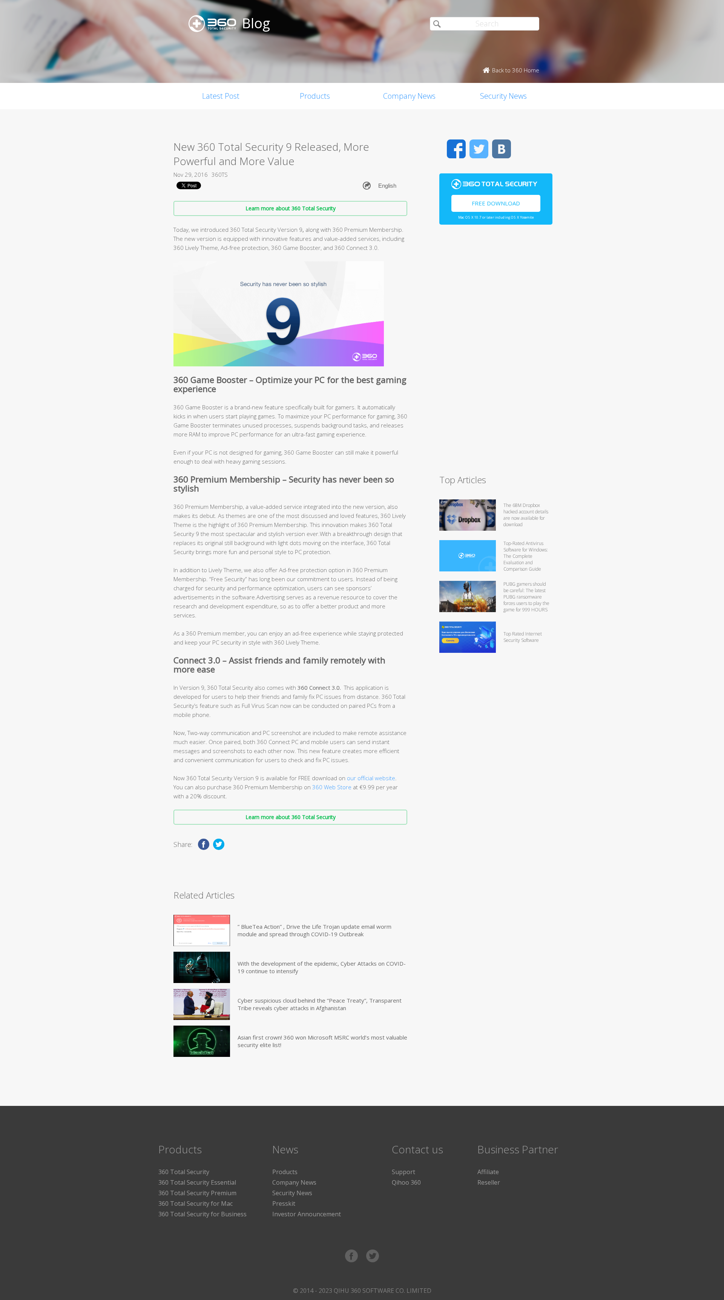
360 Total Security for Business (202, 1214)
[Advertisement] (495, 353)
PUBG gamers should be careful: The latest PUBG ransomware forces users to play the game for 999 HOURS (526, 597)
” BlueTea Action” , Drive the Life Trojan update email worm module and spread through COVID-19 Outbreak (314, 930)
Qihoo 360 (406, 1182)
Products (315, 96)
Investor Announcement (306, 1214)
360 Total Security (183, 1172)
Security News (503, 96)
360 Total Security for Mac (195, 1203)
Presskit (283, 1203)
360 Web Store (331, 787)
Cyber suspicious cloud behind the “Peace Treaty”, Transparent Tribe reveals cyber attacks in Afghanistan (320, 1004)
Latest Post (220, 96)
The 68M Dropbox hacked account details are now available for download (525, 515)
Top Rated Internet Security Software (522, 637)
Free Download (496, 203)
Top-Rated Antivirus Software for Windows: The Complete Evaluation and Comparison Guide (525, 556)
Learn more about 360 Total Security (290, 208)
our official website (371, 778)
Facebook (456, 148)
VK (501, 148)
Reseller (488, 1182)
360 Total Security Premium (197, 1193)
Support (403, 1172)
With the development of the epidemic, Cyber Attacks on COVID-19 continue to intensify (322, 967)
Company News (409, 96)
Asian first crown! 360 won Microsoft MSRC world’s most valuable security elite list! (322, 1041)
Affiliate (488, 1172)
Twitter (478, 148)
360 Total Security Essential (197, 1182)
